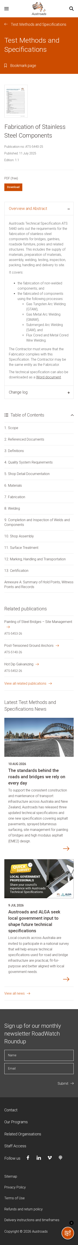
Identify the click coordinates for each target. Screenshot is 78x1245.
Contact (11, 1110)
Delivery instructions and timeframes (31, 1220)
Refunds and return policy (23, 1209)
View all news (14, 993)
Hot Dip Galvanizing (18, 664)
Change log (18, 392)
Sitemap (10, 1176)
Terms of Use (14, 1198)
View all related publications (25, 683)
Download (13, 187)
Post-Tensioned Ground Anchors (29, 646)
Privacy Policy (15, 1187)
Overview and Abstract (28, 208)
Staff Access (15, 1146)
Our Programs (16, 1122)
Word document (48, 377)
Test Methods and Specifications (38, 24)
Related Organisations (22, 1134)
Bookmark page (23, 65)
